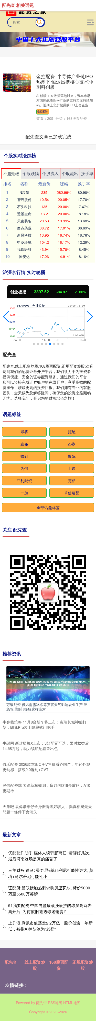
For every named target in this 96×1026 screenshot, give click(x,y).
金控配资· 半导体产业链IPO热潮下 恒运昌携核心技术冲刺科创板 (64, 81)
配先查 (11, 962)
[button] (6, 316)
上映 (72, 468)
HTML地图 (71, 1002)
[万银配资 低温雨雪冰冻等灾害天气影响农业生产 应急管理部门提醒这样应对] (48, 683)
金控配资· (42, 111)
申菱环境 (24, 242)
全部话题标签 (48, 507)
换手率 (87, 173)
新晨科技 (24, 235)
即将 (24, 431)
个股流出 (70, 173)
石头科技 (24, 206)
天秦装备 (24, 220)
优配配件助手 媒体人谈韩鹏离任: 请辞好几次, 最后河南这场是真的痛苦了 (49, 856)
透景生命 (24, 213)
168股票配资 (58, 965)
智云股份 (24, 199)
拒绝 (72, 431)
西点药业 (24, 227)
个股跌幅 (31, 173)
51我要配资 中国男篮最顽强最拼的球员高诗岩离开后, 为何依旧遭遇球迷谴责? (50, 908)
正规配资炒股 (82, 965)
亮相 (72, 480)
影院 (72, 456)
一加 (24, 492)
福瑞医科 (24, 249)
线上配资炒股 (35, 965)
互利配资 (24, 480)
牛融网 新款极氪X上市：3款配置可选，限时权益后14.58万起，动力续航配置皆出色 (46, 745)
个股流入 (50, 173)
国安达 (24, 256)
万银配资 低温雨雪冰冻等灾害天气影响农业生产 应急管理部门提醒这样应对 (46, 707)
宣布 (24, 443)
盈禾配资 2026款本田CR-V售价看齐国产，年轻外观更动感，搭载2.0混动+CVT (46, 766)
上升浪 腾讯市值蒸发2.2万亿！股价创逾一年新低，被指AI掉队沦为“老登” (50, 926)
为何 (24, 468)
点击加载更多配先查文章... (48, 136)
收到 (24, 456)
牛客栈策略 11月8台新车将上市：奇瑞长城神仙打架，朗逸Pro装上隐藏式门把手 (45, 724)
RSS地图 (55, 1002)
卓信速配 (71, 492)
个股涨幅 (11, 174)
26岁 (72, 443)
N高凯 (24, 192)
